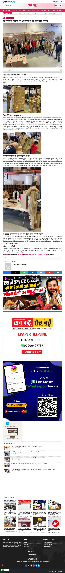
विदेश (9, 10)
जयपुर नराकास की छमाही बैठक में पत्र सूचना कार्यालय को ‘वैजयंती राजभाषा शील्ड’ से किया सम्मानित (29, 463)
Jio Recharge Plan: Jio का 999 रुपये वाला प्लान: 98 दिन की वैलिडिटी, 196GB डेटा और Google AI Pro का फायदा (54, 530)
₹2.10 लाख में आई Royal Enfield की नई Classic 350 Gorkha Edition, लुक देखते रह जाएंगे (10, 512)
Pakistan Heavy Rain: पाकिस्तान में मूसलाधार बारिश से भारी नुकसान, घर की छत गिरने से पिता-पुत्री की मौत (25, 512)
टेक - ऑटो (50, 10)
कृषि (54, 10)
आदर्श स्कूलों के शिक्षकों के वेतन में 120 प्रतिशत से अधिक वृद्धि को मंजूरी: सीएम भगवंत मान (27, 446)
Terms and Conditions (28, 548)
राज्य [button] (13, 10)
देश (6, 10)
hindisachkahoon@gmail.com (27, 561)
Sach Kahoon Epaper (48, 542)
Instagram (33, 255)
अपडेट (6, 255)
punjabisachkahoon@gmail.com (41, 561)
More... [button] (60, 10)
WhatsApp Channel (47, 546)
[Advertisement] (32, 485)
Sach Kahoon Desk (20, 264)
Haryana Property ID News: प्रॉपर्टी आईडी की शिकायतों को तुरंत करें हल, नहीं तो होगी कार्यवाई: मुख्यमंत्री (54, 512)
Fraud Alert (19, 10)
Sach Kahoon (8, 569)
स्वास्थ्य (29, 10)
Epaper (59, 5)
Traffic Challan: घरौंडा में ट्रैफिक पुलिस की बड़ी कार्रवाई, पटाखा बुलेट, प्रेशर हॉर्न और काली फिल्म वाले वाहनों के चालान (33, 469)
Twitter (27, 255)
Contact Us (26, 544)
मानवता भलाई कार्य (35, 10)
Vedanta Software (58, 571)
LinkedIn (39, 255)
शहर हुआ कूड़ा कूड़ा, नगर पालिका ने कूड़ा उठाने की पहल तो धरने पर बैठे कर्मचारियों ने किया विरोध (28, 458)
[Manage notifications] (2, 565)
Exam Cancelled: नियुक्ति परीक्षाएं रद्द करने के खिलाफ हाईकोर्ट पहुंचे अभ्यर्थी (24, 530)
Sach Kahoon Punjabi (48, 544)
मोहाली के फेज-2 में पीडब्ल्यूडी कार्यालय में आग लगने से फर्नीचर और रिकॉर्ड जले (33, 13)
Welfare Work (6, 257)
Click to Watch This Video (32, 275)
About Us (25, 542)
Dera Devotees (19, 257)
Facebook (20, 255)
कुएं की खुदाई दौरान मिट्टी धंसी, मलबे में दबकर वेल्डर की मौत (9, 529)
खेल (57, 10)
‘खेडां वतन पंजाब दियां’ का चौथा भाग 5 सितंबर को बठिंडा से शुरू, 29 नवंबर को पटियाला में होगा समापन (39, 530)
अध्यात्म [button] (24, 10)
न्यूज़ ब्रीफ (11, 17)
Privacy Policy (26, 546)
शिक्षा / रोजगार (43, 10)
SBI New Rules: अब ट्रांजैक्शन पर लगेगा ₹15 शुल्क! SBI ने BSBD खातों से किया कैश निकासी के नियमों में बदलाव (39, 512)
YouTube (45, 255)
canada (13, 257)
